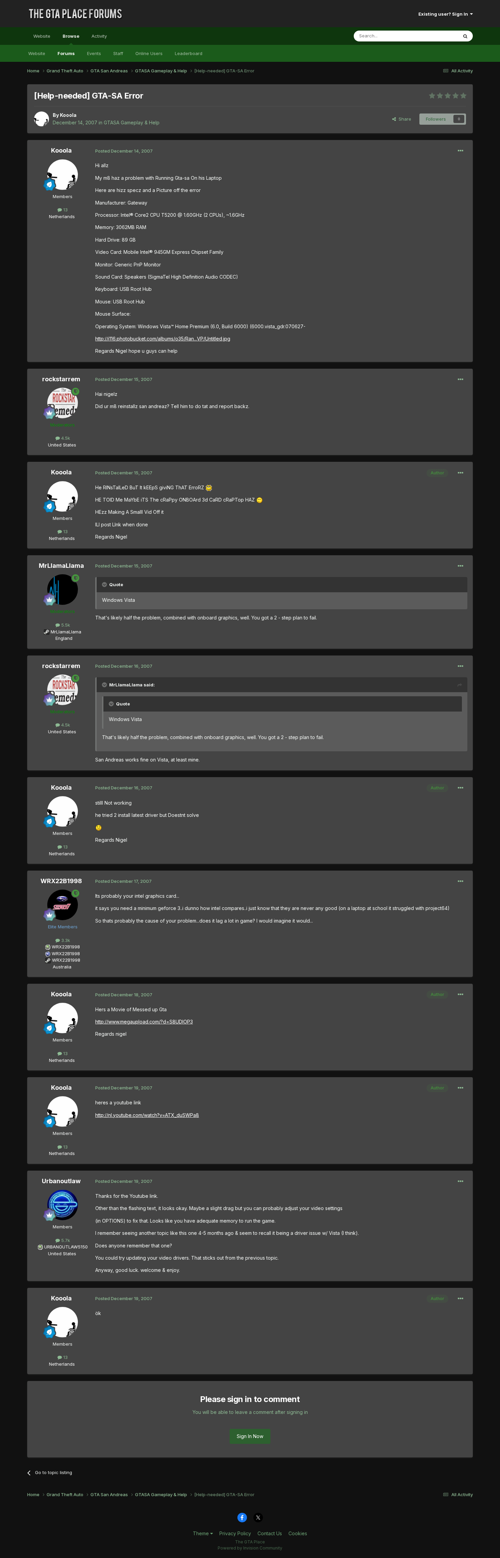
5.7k (65, 1240)
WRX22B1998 (61, 881)
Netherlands (62, 216)
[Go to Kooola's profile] (41, 118)
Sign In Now (250, 1436)
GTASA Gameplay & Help (132, 122)
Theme (201, 1533)
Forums (66, 53)
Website (41, 36)
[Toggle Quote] (105, 584)
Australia (62, 966)
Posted (124, 151)
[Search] (465, 36)
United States (62, 445)
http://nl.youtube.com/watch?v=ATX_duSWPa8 (147, 1115)
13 (65, 209)
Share (403, 119)
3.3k (65, 940)
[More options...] (460, 151)
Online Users (149, 53)
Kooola (68, 115)
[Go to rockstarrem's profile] (62, 403)
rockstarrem (61, 379)
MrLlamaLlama (61, 565)
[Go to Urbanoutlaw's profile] (62, 1205)
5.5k (65, 625)
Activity (99, 36)
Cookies (297, 1533)
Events (94, 53)
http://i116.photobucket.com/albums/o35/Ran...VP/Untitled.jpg (162, 339)
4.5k (65, 438)
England (61, 638)
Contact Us (269, 1533)
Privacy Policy (235, 1533)
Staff (118, 53)
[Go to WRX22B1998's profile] (62, 905)
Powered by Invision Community (250, 1548)
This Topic (438, 35)
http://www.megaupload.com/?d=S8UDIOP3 (144, 1022)
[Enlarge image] (208, 487)
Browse (71, 36)
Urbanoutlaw (61, 1181)
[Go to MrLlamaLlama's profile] (62, 589)
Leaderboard (188, 53)
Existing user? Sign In (444, 14)
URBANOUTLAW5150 (66, 1246)
